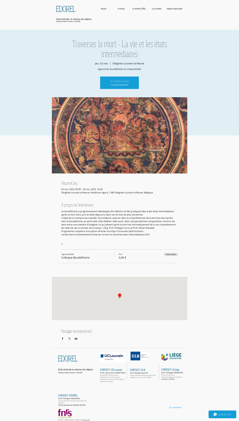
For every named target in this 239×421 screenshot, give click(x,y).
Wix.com (86, 420)
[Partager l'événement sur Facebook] (62, 338)
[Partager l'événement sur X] (69, 338)
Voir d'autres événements (119, 84)
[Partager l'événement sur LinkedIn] (76, 338)
